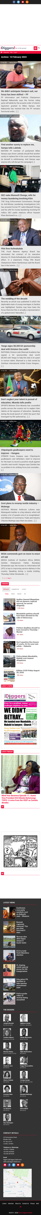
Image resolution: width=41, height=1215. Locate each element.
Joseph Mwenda (8, 1023)
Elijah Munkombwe (26, 1051)
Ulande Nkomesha (26, 1037)
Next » (9, 578)
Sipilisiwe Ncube (25, 1023)
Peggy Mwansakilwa (26, 1066)
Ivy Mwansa (7, 1108)
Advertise (11, 1203)
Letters (4, 1203)
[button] (35, 48)
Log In (15, 52)
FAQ (11, 52)
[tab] (6, 589)
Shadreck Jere (8, 1066)
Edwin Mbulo (24, 1108)
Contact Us (25, 1203)
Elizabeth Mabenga (26, 1094)
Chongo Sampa (25, 1080)
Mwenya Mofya (8, 1051)
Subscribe (6, 52)
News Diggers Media (25, 1213)
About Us (18, 1203)
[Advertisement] (20, 24)
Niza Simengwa (8, 1123)
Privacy (32, 1203)
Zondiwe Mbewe (8, 1037)
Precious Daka (7, 1094)
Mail (37, 1203)
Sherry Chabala (8, 1080)
